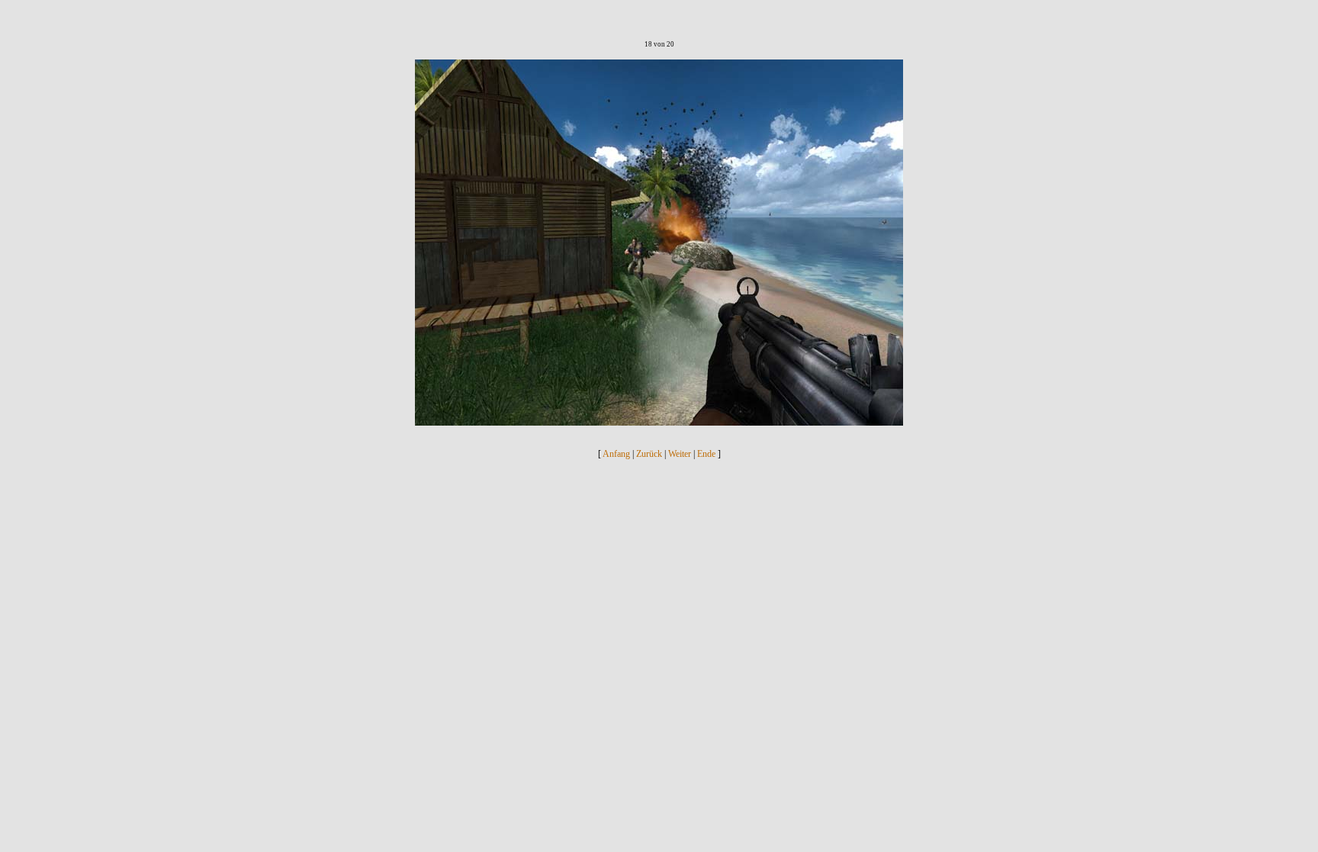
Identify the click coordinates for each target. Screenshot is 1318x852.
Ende (706, 454)
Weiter (679, 454)
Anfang (616, 454)
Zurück (649, 454)
